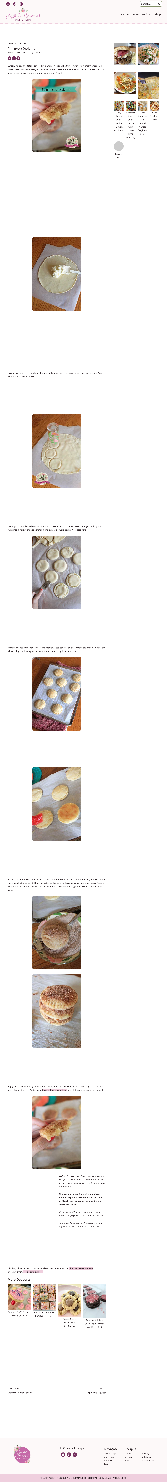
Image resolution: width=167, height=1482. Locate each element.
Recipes (146, 14)
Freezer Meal (147, 1460)
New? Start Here (129, 14)
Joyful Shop (110, 1453)
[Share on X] (14, 58)
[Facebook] (8, 4)
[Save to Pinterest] (18, 58)
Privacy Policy (47, 1478)
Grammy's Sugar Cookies (20, 1390)
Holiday (145, 1453)
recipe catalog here (32, 1271)
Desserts (12, 43)
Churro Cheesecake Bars (54, 1090)
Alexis (12, 53)
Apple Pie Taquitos (97, 1390)
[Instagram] (21, 4)
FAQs (106, 1464)
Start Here (109, 1457)
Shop (158, 14)
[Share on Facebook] (9, 58)
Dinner (127, 1453)
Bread (127, 1460)
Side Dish (146, 1457)
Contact (108, 1460)
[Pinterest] (14, 4)
